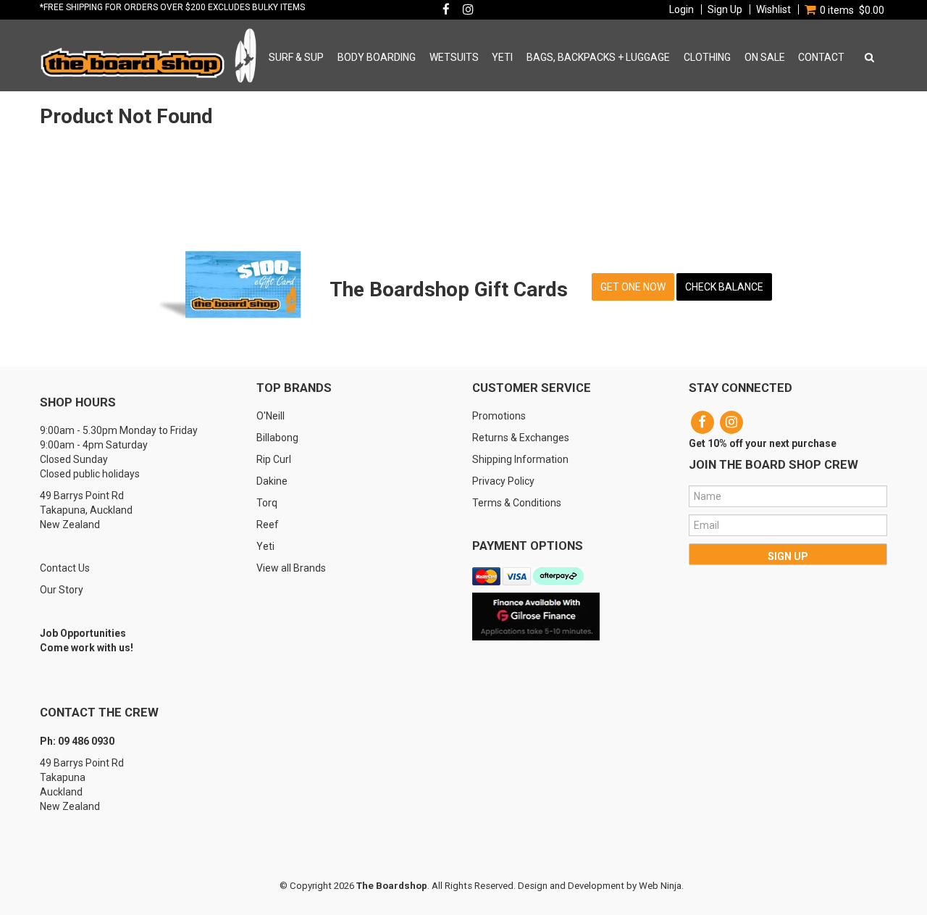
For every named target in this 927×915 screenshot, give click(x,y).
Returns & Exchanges (520, 437)
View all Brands (291, 568)
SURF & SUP (296, 57)
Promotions (499, 416)
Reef (267, 524)
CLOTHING (707, 57)
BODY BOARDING (376, 57)
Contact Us (65, 568)
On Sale (764, 57)
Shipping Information (520, 459)
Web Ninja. (661, 885)
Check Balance (724, 287)
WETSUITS (454, 57)
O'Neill (270, 416)
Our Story (61, 590)
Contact (821, 57)
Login (681, 9)
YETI (502, 57)
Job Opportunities (83, 633)
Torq (266, 503)
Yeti (265, 546)
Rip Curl (273, 459)
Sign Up (725, 9)
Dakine (272, 481)
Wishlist (773, 9)
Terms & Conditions (516, 503)
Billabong (277, 437)
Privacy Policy (503, 481)
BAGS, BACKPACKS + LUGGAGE (598, 57)
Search (867, 57)
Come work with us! (86, 647)
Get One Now (633, 287)
